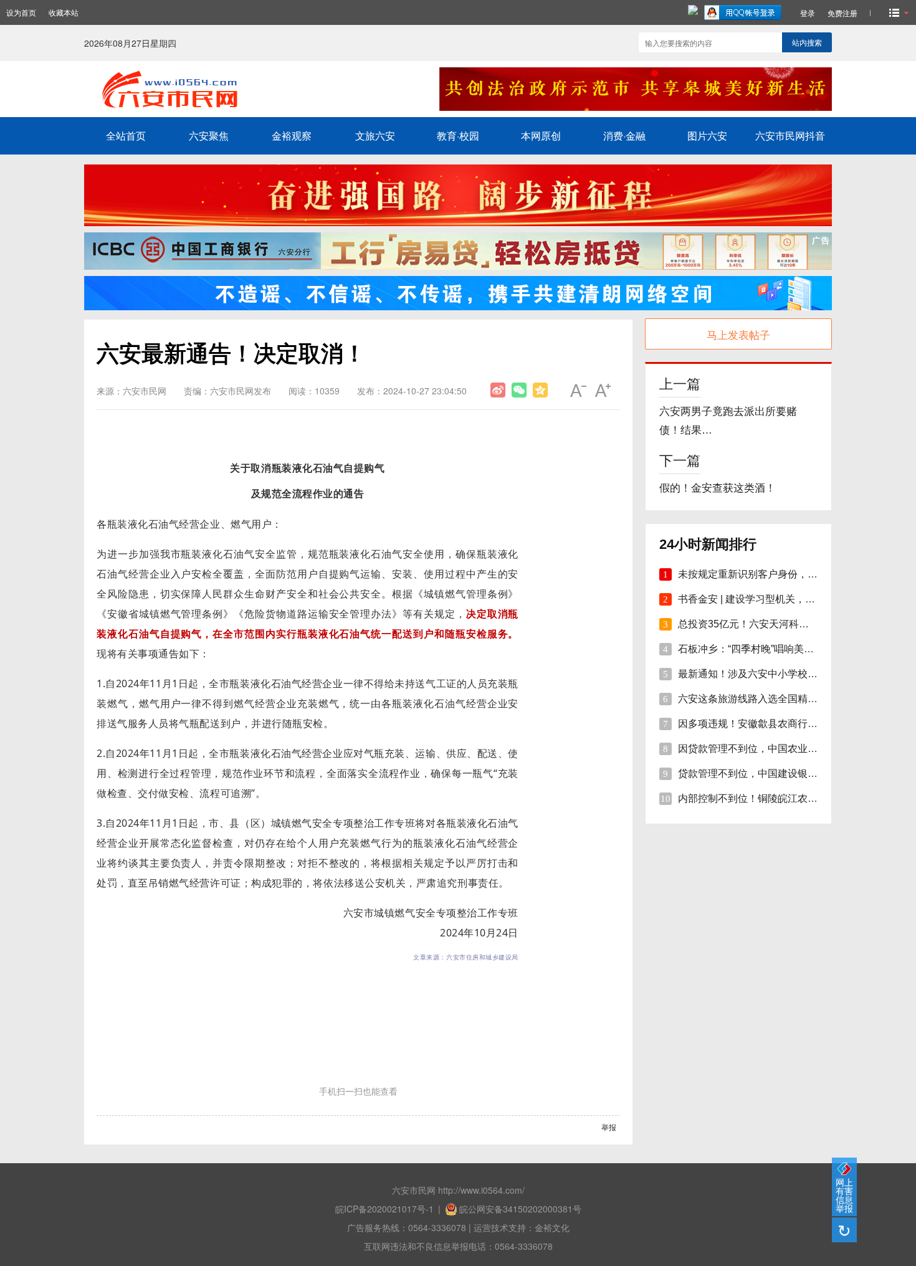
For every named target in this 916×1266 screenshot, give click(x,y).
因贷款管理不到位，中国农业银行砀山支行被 (777, 748)
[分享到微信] (519, 390)
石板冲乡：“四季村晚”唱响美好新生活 (761, 649)
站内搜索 (807, 42)
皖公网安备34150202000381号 (520, 1208)
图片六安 (707, 135)
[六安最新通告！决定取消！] (497, 390)
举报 (608, 1126)
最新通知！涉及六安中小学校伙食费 (757, 674)
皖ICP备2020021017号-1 (384, 1208)
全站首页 (126, 135)
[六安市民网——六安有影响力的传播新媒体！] (246, 107)
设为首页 (21, 12)
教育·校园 (458, 135)
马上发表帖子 (738, 334)
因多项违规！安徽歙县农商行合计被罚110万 (775, 723)
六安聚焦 (209, 135)
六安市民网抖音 (790, 135)
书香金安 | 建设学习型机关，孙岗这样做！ (771, 599)
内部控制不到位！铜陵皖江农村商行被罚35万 (778, 798)
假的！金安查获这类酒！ (717, 488)
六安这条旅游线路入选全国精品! (749, 698)
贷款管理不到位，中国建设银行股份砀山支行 (777, 773)
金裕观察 (292, 135)
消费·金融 (624, 135)
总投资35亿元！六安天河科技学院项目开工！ (778, 624)
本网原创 (541, 135)
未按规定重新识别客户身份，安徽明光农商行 (777, 574)
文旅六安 (375, 135)
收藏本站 (64, 12)
